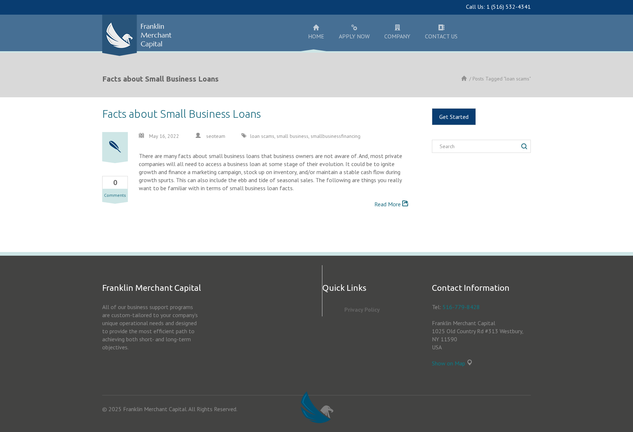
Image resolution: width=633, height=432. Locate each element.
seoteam (215, 136)
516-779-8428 (461, 307)
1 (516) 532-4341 (508, 6)
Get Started (454, 116)
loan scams (262, 136)
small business (292, 136)
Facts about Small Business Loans (181, 114)
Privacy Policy (362, 309)
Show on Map (448, 363)
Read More (388, 204)
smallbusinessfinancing (335, 136)
